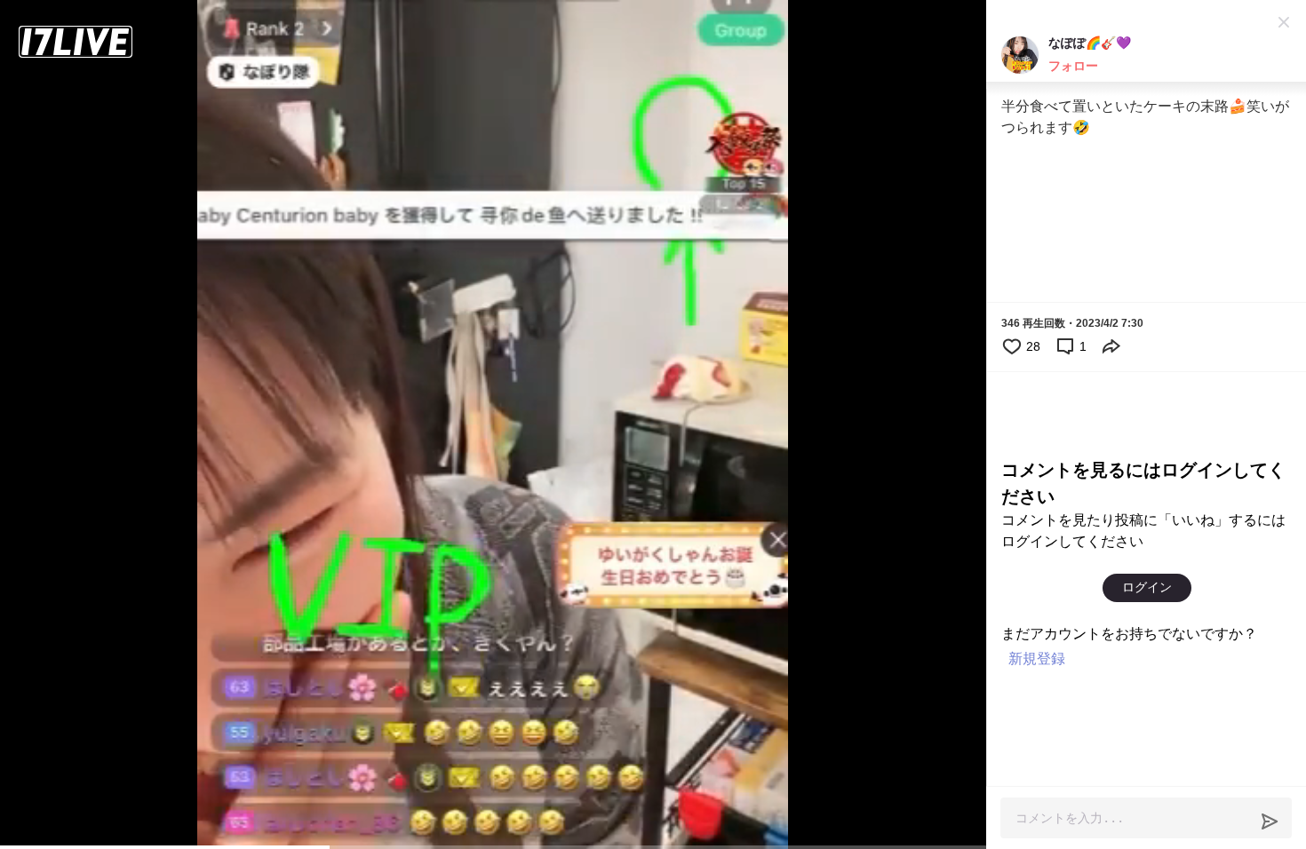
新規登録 (1036, 658)
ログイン (1147, 587)
